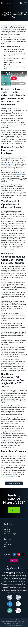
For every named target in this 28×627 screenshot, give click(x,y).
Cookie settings (13, 560)
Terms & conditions (18, 619)
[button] (25, 3)
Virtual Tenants (5, 164)
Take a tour (7, 531)
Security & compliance (18, 623)
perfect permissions (19, 174)
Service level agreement (18, 621)
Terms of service (6, 621)
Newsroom (7, 549)
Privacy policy (8, 619)
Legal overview (7, 623)
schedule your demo (11, 476)
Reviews (6, 546)
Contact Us (7, 544)
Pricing (6, 527)
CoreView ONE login (10, 534)
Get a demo (7, 529)
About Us (6, 542)
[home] (6, 3)
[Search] (21, 3)
